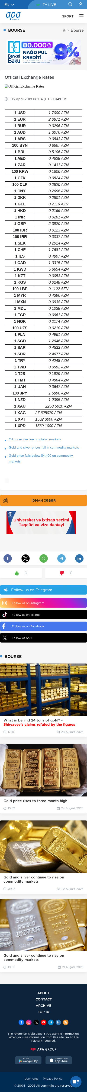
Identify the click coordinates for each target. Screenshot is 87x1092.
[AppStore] (58, 1060)
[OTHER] (80, 16)
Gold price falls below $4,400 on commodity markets (41, 458)
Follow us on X (22, 638)
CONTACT (43, 999)
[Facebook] (21, 1023)
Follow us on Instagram (28, 603)
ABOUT (43, 993)
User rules (31, 1078)
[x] (36, 1023)
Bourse (77, 30)
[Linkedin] (58, 1023)
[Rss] (65, 1023)
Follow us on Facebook (28, 626)
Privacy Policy (52, 1078)
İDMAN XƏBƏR (44, 500)
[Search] (70, 4)
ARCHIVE (44, 1005)
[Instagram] (29, 1023)
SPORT (68, 16)
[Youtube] (43, 1023)
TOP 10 (43, 1012)
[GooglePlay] (28, 1060)
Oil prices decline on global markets (35, 439)
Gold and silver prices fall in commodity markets (44, 447)
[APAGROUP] (43, 1049)
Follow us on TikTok (26, 614)
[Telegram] (51, 1023)
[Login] (80, 4)
